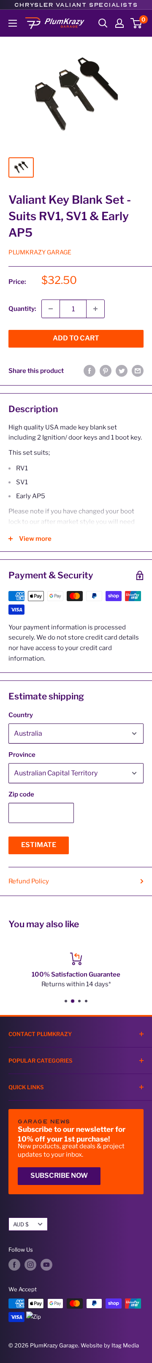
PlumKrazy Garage (39, 252)
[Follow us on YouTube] (46, 1265)
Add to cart (76, 338)
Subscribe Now (59, 1175)
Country (20, 715)
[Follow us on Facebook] (14, 1265)
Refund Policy (28, 881)
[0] (136, 23)
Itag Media (125, 1345)
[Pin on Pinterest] (105, 370)
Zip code (21, 794)
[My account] (119, 23)
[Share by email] (138, 370)
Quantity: (22, 309)
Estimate (38, 845)
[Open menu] (12, 23)
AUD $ (21, 1224)
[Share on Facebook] (89, 370)
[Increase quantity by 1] (95, 309)
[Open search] (103, 23)
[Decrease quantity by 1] (51, 309)
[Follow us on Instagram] (30, 1265)
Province (21, 754)
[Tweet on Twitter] (122, 370)
